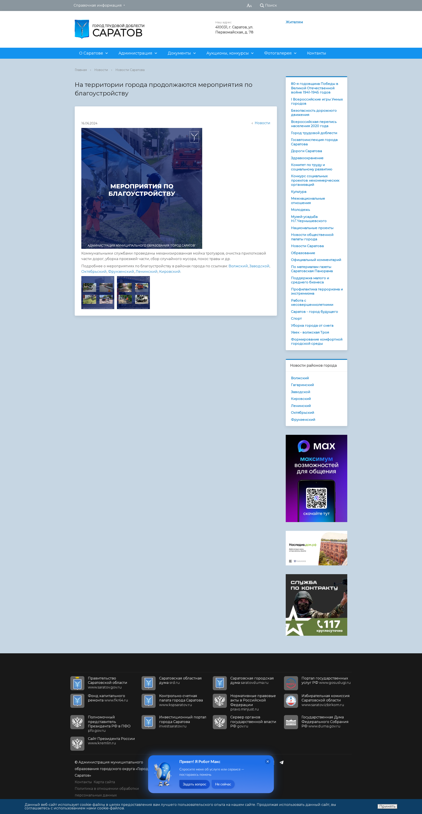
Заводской (259, 266)
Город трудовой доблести (314, 133)
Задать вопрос (194, 784)
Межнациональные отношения (308, 200)
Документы (179, 53)
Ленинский (147, 272)
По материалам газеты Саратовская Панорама (312, 269)
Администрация (135, 53)
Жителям (294, 22)
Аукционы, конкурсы (227, 53)
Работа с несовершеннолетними (312, 302)
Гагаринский (302, 385)
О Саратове (91, 53)
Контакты (316, 53)
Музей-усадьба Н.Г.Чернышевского (309, 219)
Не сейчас (223, 784)
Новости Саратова (130, 70)
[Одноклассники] (274, 762)
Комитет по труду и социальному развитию (311, 167)
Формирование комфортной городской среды (316, 341)
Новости (101, 70)
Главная (81, 70)
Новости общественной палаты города (312, 237)
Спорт (296, 318)
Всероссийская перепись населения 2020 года (314, 124)
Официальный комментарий (316, 260)
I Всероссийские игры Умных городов (317, 101)
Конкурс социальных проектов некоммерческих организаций (315, 180)
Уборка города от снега (312, 325)
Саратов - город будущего (314, 312)
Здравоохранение (307, 158)
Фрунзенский (121, 272)
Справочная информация (98, 5)
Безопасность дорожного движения (314, 112)
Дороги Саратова (306, 151)
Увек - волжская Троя (310, 332)
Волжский (238, 266)
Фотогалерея (278, 53)
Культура (298, 191)
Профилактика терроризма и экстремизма (317, 291)
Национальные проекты (312, 228)
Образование (303, 253)
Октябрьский (94, 272)
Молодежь (300, 210)
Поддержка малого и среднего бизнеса (310, 280)
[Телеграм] (282, 762)
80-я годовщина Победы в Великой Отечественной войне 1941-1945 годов (314, 88)
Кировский (169, 272)
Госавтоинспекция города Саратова (314, 142)
